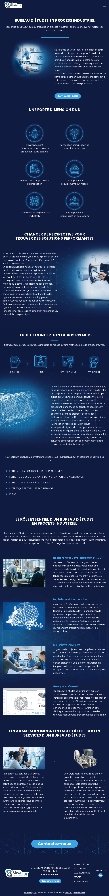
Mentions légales (30, 893)
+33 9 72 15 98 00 (50, 874)
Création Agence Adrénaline (75, 893)
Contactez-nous (67, 96)
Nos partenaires (81, 881)
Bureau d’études (81, 864)
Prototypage (80, 868)
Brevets (77, 877)
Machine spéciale (82, 873)
